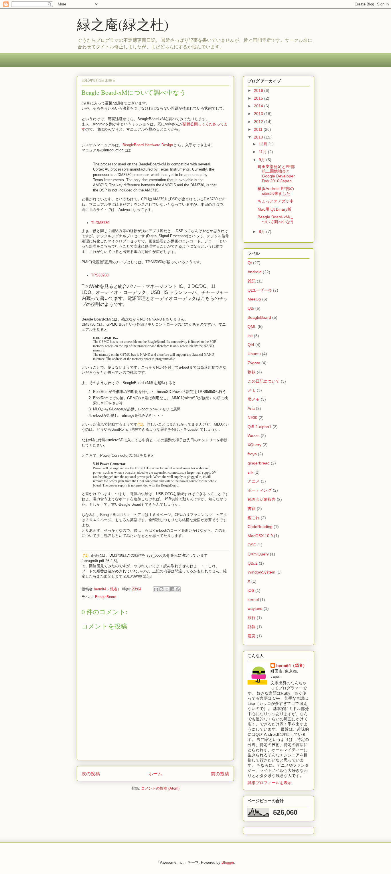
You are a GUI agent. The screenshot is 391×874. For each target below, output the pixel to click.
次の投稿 (91, 773)
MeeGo (254, 299)
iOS (251, 590)
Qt (250, 262)
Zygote (254, 363)
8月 (262, 231)
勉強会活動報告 (262, 499)
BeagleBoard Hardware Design (148, 145)
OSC (252, 545)
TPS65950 (99, 275)
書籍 (252, 508)
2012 (259, 121)
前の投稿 (220, 773)
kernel (253, 599)
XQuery (254, 444)
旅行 (252, 617)
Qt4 (251, 344)
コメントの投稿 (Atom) (160, 788)
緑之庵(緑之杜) (123, 24)
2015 (259, 98)
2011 (259, 129)
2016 (259, 90)
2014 (259, 106)
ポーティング (260, 490)
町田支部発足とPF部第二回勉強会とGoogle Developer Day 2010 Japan (276, 173)
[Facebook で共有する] (172, 589)
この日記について (264, 381)
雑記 (252, 281)
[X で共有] (167, 589)
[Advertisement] (181, 64)
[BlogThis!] (161, 589)
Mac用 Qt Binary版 (274, 209)
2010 (259, 137)
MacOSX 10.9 (260, 535)
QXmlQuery (258, 554)
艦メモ (254, 399)
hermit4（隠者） (291, 665)
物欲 (252, 372)
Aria (251, 408)
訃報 (252, 626)
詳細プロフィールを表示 (270, 782)
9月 (262, 159)
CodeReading (260, 526)
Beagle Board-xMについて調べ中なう (276, 219)
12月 (263, 144)
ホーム (155, 773)
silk (250, 472)
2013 (259, 113)
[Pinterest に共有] (178, 589)
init (250, 335)
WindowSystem (261, 572)
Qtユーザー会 (260, 290)
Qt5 (251, 308)
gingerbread (259, 463)
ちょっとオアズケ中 (276, 201)
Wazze (254, 435)
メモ (252, 390)
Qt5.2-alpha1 (259, 426)
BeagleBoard (105, 597)
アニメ (254, 481)
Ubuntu (254, 353)
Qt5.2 (253, 563)
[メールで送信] (156, 589)
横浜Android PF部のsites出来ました (276, 191)
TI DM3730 (100, 223)
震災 (252, 636)
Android (255, 272)
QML (252, 326)
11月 (263, 151)
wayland (255, 608)
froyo (252, 454)
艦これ (254, 517)
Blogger (228, 862)
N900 (252, 417)
